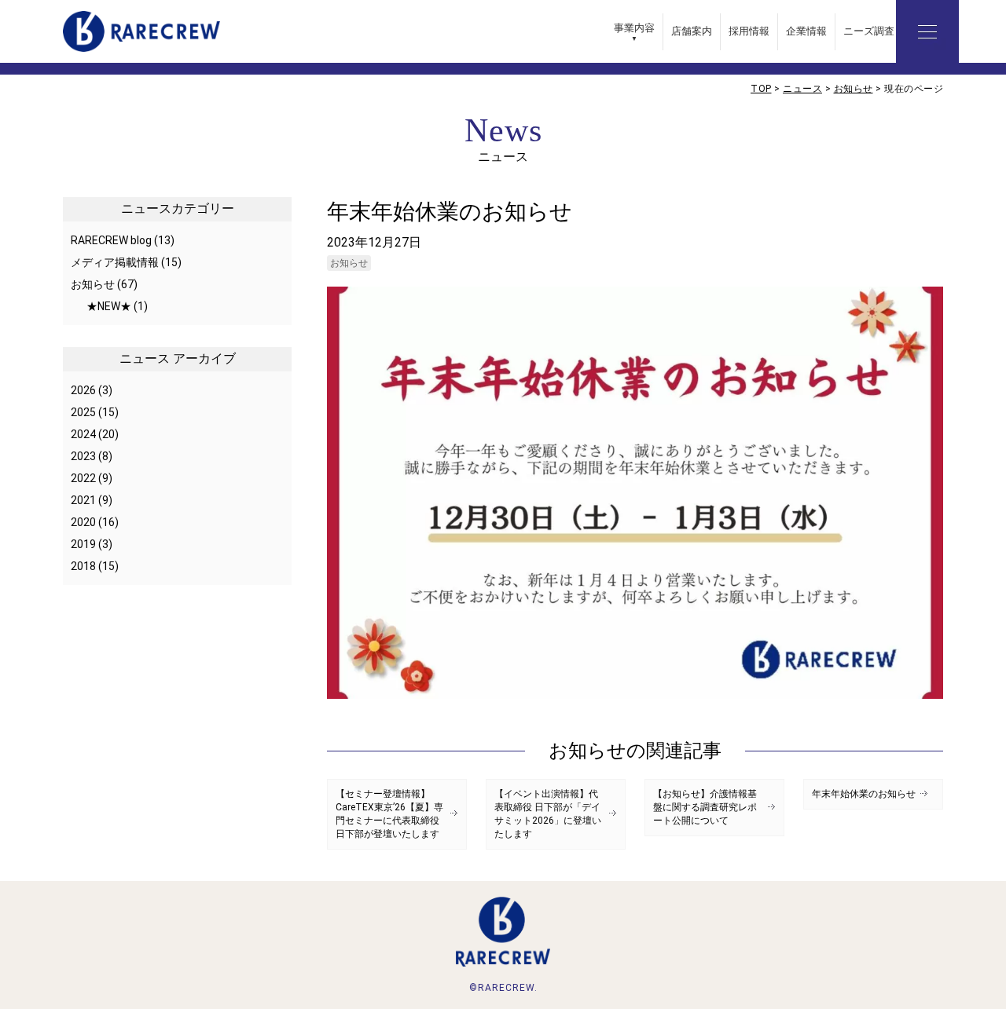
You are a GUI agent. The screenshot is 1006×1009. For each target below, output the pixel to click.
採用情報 (749, 31)
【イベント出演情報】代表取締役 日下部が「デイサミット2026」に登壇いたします (547, 813)
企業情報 (806, 31)
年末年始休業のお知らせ (864, 793)
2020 (83, 522)
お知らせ (349, 263)
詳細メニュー (927, 31)
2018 (83, 566)
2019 (83, 544)
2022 (83, 478)
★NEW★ (108, 306)
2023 (83, 456)
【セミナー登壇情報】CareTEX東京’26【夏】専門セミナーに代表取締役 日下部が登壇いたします (389, 813)
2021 (83, 500)
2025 (83, 412)
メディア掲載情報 (115, 262)
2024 (83, 434)
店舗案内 (691, 31)
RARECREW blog (111, 240)
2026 (83, 390)
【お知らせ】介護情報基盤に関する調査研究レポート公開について (705, 807)
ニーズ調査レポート (889, 31)
